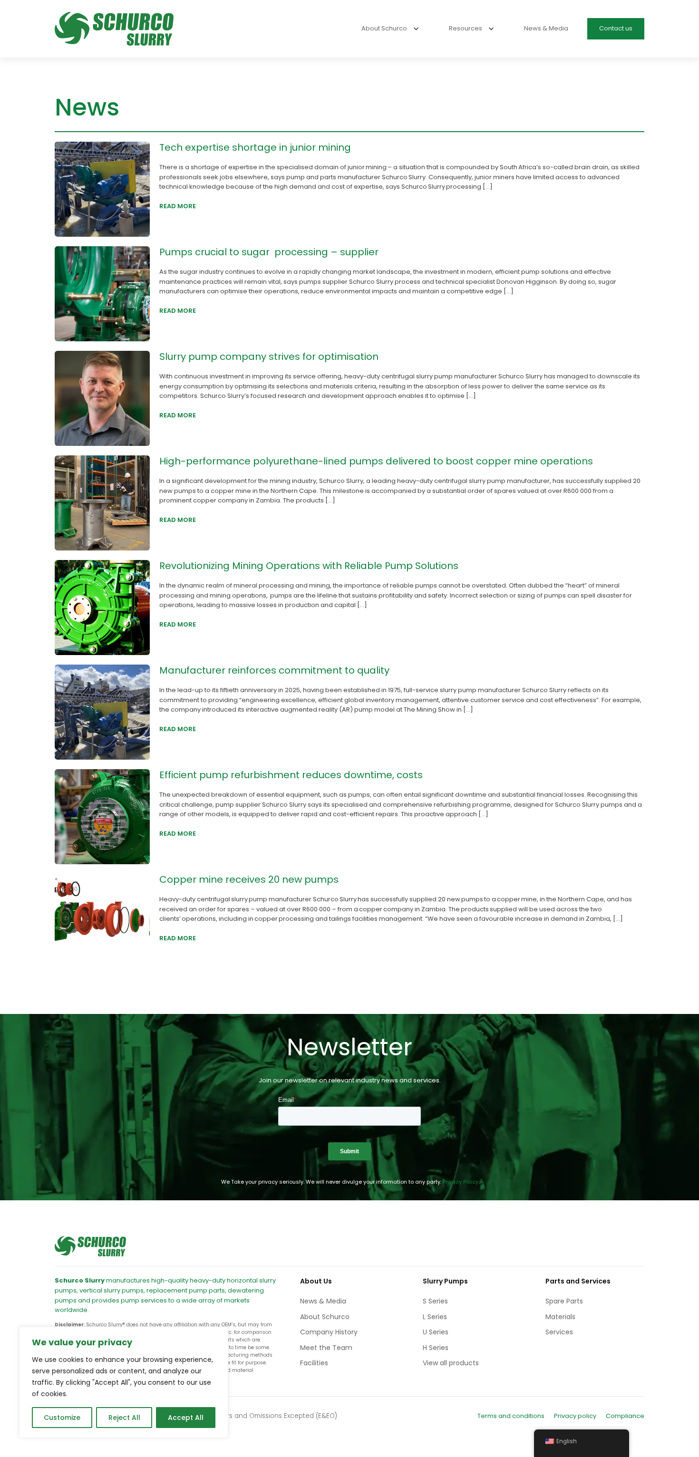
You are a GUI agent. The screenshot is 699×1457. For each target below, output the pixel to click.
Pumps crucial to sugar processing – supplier (270, 252)
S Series (435, 1301)
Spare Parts (564, 1301)
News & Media (323, 1301)
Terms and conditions (510, 1415)
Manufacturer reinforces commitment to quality (274, 670)
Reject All (124, 1417)
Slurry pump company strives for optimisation (270, 356)
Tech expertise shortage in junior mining (255, 147)
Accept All (186, 1417)
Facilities (314, 1363)
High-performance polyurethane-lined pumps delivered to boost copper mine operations (376, 461)
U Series (435, 1332)
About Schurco (325, 1317)
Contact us (615, 28)
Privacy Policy (460, 1182)
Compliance (625, 1415)
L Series (435, 1317)
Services (559, 1332)
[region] (123, 1382)
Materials (560, 1317)
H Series (435, 1347)
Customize (62, 1417)
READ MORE (177, 206)
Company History (329, 1332)
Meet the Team (326, 1347)
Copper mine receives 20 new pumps (249, 879)
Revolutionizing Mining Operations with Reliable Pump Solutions (308, 565)
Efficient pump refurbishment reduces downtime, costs (291, 775)
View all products (451, 1363)
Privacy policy (575, 1415)
